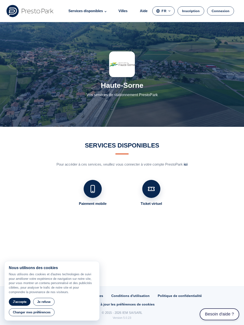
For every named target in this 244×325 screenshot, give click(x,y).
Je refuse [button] (44, 302)
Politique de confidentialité (180, 296)
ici (186, 164)
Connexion (220, 11)
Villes (122, 11)
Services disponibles (85, 11)
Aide (143, 11)
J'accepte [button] (19, 302)
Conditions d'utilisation (130, 296)
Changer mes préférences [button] (32, 312)
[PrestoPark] (30, 11)
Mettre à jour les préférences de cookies (122, 304)
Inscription (191, 11)
